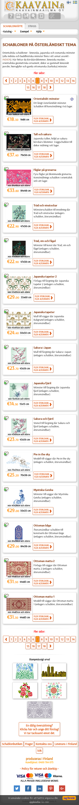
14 (73, 81)
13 (67, 81)
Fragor (29, 744)
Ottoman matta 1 (44, 596)
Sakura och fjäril (43, 418)
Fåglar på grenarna (45, 169)
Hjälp (39, 31)
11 (57, 81)
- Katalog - (7, 31)
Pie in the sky (42, 454)
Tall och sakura (42, 134)
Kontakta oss (44, 744)
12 (62, 81)
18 (44, 87)
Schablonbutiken (12, 744)
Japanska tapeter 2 (45, 276)
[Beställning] (26, 18)
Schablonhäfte (13, 26)
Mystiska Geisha (43, 489)
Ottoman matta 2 (44, 561)
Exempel (24, 31)
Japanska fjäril (42, 383)
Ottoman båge (42, 525)
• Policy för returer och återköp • (39, 768)
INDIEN (6, 59)
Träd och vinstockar (45, 205)
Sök (39, 750)
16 (33, 87)
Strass (32, 26)
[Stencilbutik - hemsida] (33, 10)
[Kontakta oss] (18, 18)
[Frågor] (11, 18)
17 (39, 87)
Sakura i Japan (42, 347)
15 (28, 87)
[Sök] (33, 18)
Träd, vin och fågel (45, 240)
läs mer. (45, 802)
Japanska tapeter (44, 312)
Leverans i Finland (66, 744)
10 (51, 81)
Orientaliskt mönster (46, 98)
